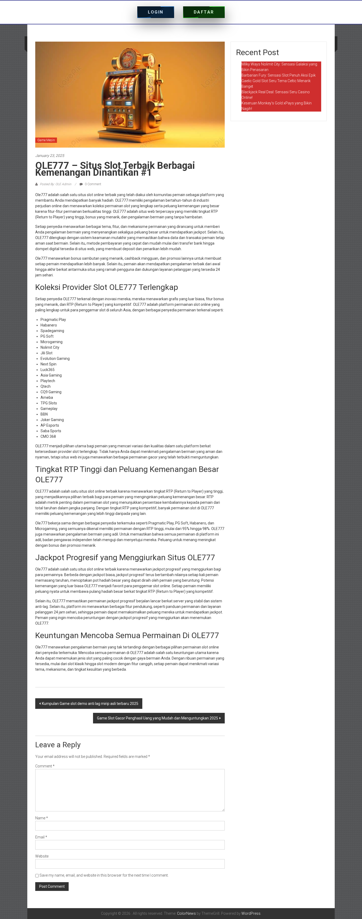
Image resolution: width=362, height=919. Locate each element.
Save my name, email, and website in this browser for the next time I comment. (104, 875)
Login (156, 12)
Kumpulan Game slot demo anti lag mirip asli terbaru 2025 (90, 703)
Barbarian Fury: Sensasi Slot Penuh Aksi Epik (278, 75)
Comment (45, 766)
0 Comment (92, 184)
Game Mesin (46, 140)
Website (41, 856)
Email (41, 837)
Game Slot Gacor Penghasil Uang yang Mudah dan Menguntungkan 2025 (157, 718)
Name (41, 818)
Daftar (204, 12)
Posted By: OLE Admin (55, 184)
